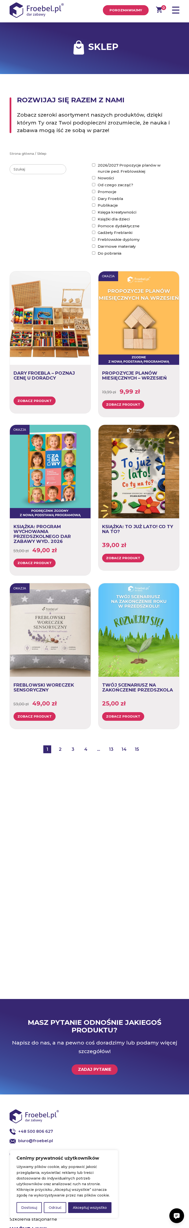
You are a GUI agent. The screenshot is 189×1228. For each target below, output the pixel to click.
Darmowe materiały (117, 246)
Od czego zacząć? (115, 185)
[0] (159, 10)
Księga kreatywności (117, 212)
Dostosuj (29, 1207)
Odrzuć (55, 1207)
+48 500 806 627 (35, 1131)
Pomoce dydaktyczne (119, 226)
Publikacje (108, 205)
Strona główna (22, 153)
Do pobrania (109, 253)
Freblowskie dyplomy (119, 239)
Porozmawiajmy (126, 10)
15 (137, 749)
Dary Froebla (110, 198)
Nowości (106, 178)
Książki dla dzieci (114, 219)
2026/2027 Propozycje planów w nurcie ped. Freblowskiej (129, 168)
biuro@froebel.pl (35, 1140)
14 (124, 749)
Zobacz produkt (34, 401)
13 (111, 749)
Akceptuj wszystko (90, 1207)
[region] (64, 1184)
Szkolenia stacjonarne (33, 1219)
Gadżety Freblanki (115, 232)
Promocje (107, 191)
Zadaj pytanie (94, 1069)
